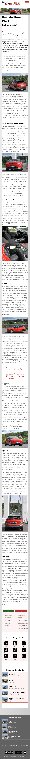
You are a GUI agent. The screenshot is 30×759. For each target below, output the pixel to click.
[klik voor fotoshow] (15, 91)
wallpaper (20, 746)
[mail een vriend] (15, 645)
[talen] (15, 657)
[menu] (27, 3)
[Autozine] (15, 2)
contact (4, 745)
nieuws (13, 746)
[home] (24, 753)
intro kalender (13, 745)
